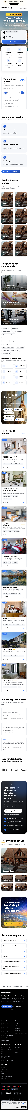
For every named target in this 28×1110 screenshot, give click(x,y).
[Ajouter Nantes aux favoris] (25, 226)
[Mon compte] (25, 8)
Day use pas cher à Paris (6, 1050)
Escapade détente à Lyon (10, 106)
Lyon (16, 1023)
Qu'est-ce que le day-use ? (14, 940)
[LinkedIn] (14, 1093)
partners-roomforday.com (8, 1100)
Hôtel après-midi (18, 331)
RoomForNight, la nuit (7, 1060)
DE (20, 1086)
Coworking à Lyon (9, 103)
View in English (14, 3)
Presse (16, 1049)
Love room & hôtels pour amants (10, 337)
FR (4, 1086)
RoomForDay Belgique (4, 1024)
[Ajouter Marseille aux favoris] (12, 243)
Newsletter (4, 1078)
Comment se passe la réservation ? (14, 961)
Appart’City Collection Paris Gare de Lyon (10, 524)
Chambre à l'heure (7, 331)
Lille (16, 1025)
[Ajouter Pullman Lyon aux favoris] (25, 602)
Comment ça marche (6, 1076)
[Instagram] (17, 1093)
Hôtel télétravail (15, 350)
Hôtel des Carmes (8, 680)
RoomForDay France (6, 1020)
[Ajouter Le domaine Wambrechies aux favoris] (25, 571)
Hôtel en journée (7, 986)
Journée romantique (6, 1053)
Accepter (23, 1107)
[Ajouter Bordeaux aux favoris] (25, 210)
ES (4, 1089)
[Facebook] (20, 1093)
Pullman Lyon (6, 618)
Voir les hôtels (14, 41)
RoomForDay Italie (6, 1037)
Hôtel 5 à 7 (5, 341)
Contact (3, 1067)
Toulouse (17, 1030)
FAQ (2, 1073)
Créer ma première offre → (13, 811)
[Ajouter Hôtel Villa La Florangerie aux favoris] (25, 540)
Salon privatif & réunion (8, 347)
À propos (17, 1047)
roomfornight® (14, 1099)
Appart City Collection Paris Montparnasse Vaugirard (10, 489)
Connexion (18, 1006)
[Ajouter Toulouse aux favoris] (12, 226)
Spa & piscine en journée (5, 1057)
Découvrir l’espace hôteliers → (12, 814)
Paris (16, 1020)
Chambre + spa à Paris (10, 97)
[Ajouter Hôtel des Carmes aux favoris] (25, 665)
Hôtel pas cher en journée (9, 334)
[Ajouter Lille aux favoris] (12, 210)
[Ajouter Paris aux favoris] (12, 194)
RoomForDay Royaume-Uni (4, 1028)
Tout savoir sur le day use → (10, 171)
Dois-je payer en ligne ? (14, 946)
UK (15, 1086)
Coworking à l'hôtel (7, 344)
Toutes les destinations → (21, 1034)
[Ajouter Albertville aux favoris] (25, 243)
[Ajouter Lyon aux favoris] (25, 194)
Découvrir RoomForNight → (13, 923)
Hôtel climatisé (6, 353)
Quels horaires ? (14, 956)
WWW (15, 1089)
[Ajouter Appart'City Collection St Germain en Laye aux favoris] (25, 440)
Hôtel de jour (15, 328)
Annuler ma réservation (4, 1070)
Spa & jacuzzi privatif (15, 341)
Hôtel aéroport (20, 347)
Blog (16, 1052)
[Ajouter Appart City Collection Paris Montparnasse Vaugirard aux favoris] (25, 473)
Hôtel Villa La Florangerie (10, 556)
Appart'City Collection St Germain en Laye (10, 456)
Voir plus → (23, 434)
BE (10, 1086)
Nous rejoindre (7, 1006)
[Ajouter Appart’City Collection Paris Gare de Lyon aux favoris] (25, 508)
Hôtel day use (6, 328)
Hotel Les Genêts (7, 649)
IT (9, 1089)
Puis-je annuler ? (14, 951)
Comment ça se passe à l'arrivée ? (14, 973)
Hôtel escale (6, 350)
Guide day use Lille (6, 1047)
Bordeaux (17, 1028)
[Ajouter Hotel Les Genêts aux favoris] (25, 633)
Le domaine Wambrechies (10, 587)
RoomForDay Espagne (7, 1035)
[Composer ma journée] (22, 92)
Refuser (17, 1107)
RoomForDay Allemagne (4, 1032)
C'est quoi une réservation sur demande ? (14, 967)
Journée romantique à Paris (11, 100)
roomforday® (4, 1099)
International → (5, 1040)
